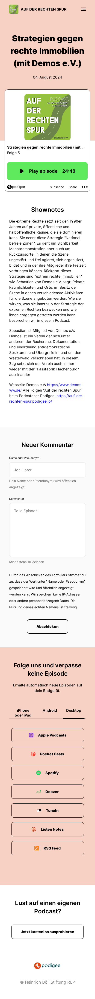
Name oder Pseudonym (24, 458)
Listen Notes (52, 829)
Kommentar (16, 498)
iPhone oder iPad (23, 712)
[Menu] (83, 9)
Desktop (73, 710)
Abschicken (47, 626)
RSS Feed (52, 848)
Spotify (52, 772)
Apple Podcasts (52, 735)
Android (50, 710)
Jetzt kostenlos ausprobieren (47, 931)
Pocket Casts (52, 754)
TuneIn (52, 810)
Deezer (52, 791)
